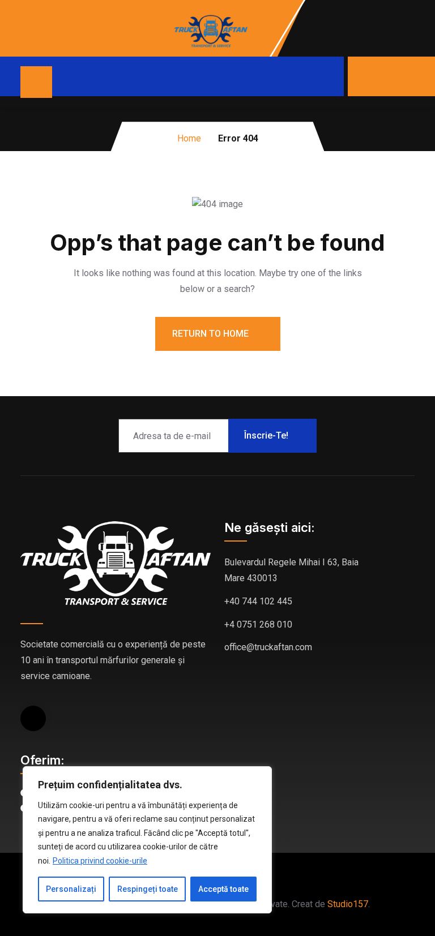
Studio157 (347, 904)
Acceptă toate (223, 889)
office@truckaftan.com (268, 647)
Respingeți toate (147, 889)
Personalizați (71, 889)
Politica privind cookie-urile (100, 860)
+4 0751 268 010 (258, 624)
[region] (147, 840)
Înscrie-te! (266, 435)
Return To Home (211, 333)
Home (189, 138)
